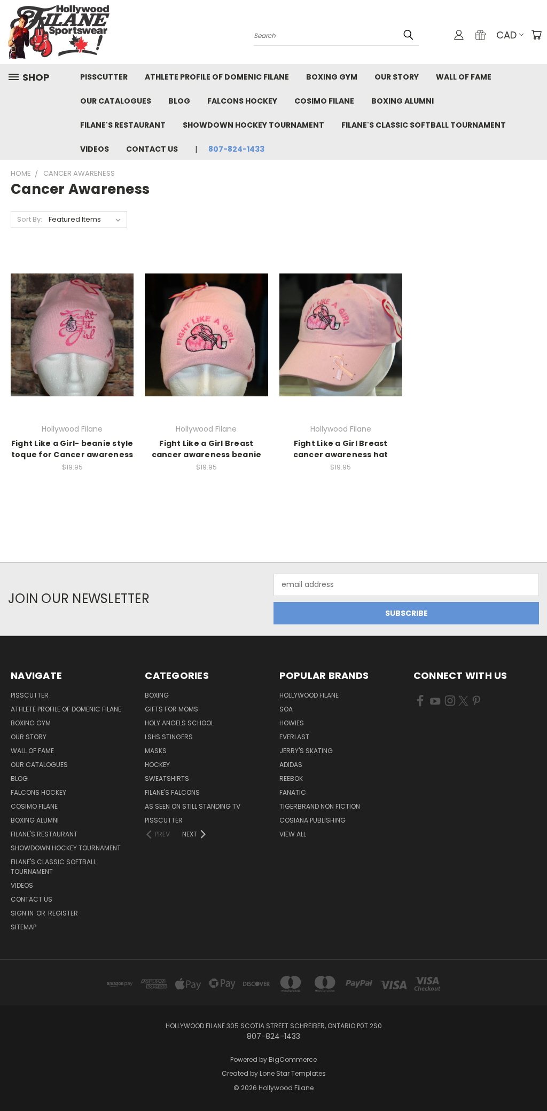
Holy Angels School (179, 722)
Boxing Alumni (402, 101)
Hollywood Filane (309, 695)
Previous (531, 1078)
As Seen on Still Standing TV (192, 806)
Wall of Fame (463, 77)
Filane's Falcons (172, 792)
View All (292, 834)
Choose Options (72, 353)
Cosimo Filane (324, 101)
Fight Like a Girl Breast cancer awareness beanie (207, 449)
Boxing (157, 695)
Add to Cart (340, 353)
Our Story (396, 77)
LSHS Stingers (169, 736)
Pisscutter (104, 77)
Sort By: (29, 219)
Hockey (157, 764)
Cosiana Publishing (312, 820)
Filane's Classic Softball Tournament (423, 125)
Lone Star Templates (293, 1073)
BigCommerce (293, 1059)
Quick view (72, 313)
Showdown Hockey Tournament (253, 125)
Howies (291, 722)
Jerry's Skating (306, 750)
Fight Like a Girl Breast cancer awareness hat (340, 449)
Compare (68, 334)
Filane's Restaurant (123, 125)
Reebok (291, 778)
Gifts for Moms (171, 709)
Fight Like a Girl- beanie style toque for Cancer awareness (72, 449)
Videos (94, 149)
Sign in (23, 913)
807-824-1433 (236, 149)
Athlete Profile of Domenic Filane (217, 77)
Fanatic (292, 792)
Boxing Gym (331, 77)
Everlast (294, 736)
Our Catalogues (115, 101)
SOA (286, 709)
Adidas (290, 764)
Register (63, 913)
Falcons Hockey (242, 101)
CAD (506, 35)
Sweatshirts (167, 778)
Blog (179, 101)
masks (156, 750)
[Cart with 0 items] (536, 34)
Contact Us (152, 149)
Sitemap (23, 927)
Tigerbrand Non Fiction (319, 806)
